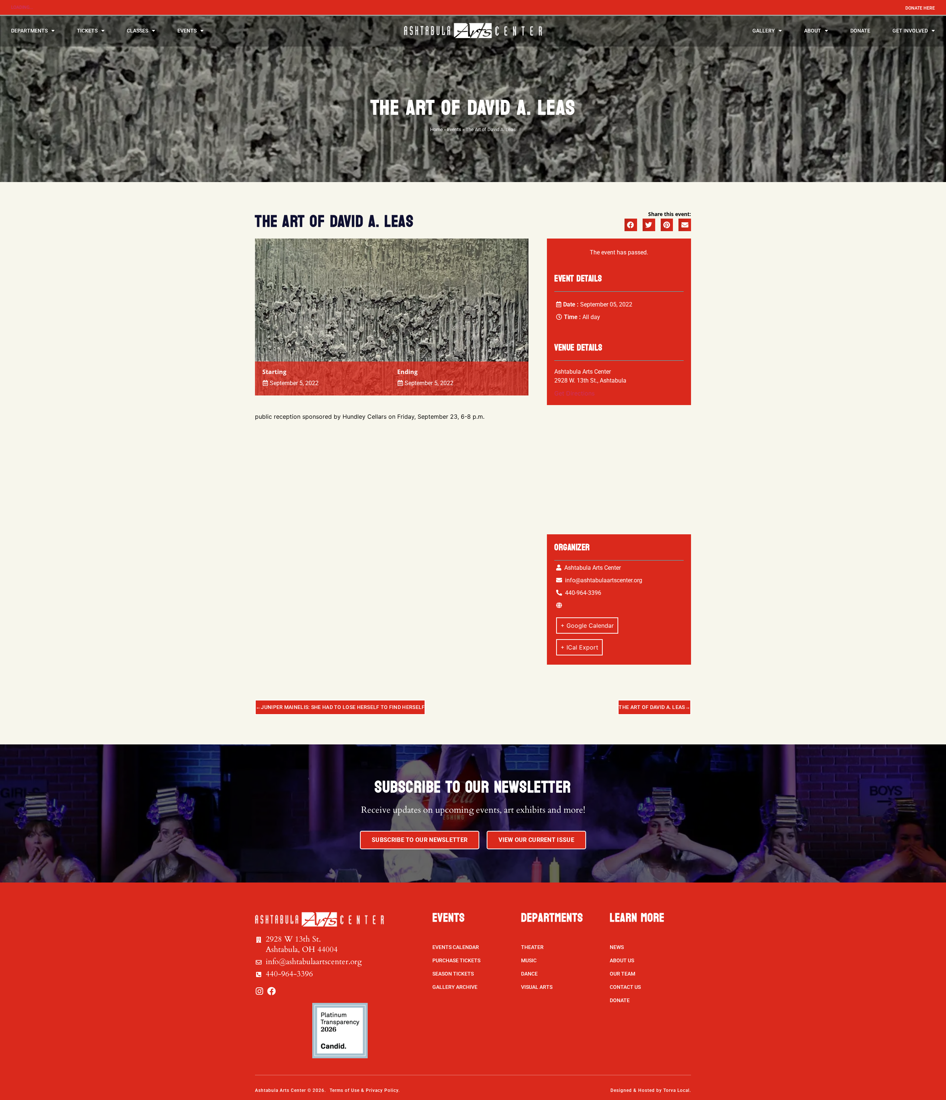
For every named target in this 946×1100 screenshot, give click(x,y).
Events (187, 31)
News (617, 947)
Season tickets (453, 974)
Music (529, 960)
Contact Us (625, 987)
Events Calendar (455, 947)
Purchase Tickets (456, 960)
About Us (622, 960)
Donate (860, 31)
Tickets (87, 31)
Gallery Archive (454, 987)
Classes (137, 31)
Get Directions (574, 393)
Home (436, 129)
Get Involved (910, 31)
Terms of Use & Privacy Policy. (365, 1090)
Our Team (622, 974)
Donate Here (920, 8)
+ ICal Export (579, 647)
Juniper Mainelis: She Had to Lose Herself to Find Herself (343, 707)
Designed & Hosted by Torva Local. (650, 1090)
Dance (529, 974)
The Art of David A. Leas (652, 707)
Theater (532, 947)
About (812, 31)
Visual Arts (536, 987)
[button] (631, 225)
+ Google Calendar (587, 625)
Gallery (763, 31)
